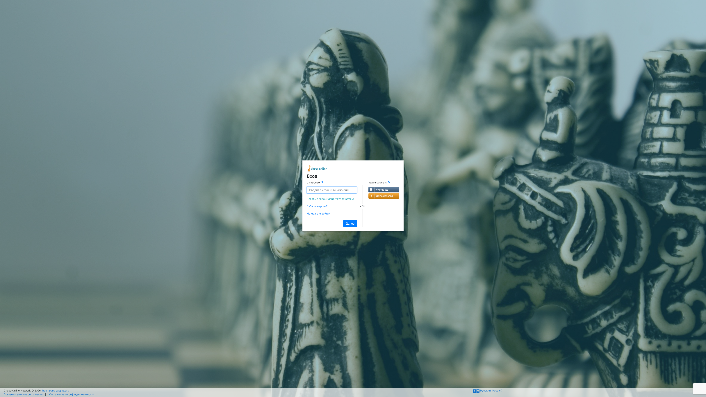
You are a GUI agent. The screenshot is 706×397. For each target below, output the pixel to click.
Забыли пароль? (317, 206)
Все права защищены (55, 390)
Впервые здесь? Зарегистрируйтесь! (330, 198)
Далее (350, 223)
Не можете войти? (318, 213)
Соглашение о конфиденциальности (71, 394)
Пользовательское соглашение (23, 394)
